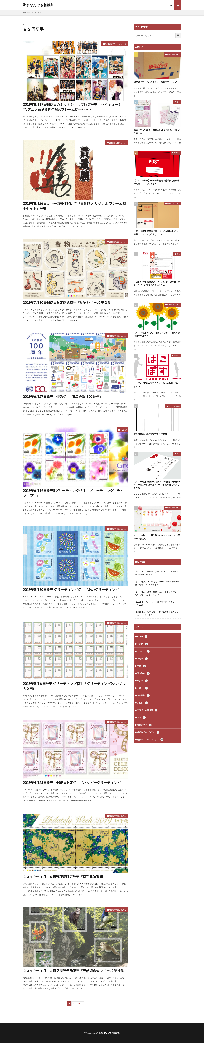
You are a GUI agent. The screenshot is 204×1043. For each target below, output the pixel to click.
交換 (141, 666)
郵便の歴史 (144, 725)
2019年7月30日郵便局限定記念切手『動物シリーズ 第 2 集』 (68, 302)
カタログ (143, 651)
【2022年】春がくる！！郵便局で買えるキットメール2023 (156, 603)
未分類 (124, 430)
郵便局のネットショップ (116, 44)
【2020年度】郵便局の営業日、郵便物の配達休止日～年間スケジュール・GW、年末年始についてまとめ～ (157, 484)
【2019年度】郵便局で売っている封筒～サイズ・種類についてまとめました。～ (157, 233)
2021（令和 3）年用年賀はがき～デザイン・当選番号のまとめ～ (157, 537)
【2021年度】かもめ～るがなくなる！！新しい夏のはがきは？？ (157, 334)
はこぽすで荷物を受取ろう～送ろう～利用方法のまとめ (156, 385)
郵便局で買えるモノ (118, 143)
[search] (178, 35)
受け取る (177, 152)
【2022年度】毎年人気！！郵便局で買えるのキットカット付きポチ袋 (156, 613)
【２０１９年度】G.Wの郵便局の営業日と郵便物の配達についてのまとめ (156, 182)
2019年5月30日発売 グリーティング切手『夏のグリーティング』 (72, 589)
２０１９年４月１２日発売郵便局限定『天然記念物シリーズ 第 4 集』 (75, 971)
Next (79, 1004)
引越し (142, 688)
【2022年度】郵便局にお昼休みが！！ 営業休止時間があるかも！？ (156, 573)
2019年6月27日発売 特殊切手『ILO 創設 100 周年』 (63, 396)
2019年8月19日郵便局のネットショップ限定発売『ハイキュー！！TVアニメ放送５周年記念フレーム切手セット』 (74, 106)
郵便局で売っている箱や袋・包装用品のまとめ (155, 82)
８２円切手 (39, 13)
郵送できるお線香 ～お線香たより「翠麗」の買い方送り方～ (157, 131)
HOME (27, 13)
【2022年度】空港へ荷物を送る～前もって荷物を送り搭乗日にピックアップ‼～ (156, 593)
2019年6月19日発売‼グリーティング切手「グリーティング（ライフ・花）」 (73, 492)
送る (178, 102)
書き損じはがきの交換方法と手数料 (150, 434)
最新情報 (143, 695)
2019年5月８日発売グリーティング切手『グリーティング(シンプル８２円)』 (74, 686)
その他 (142, 644)
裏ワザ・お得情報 (174, 406)
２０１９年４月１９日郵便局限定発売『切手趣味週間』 (64, 877)
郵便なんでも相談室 (38, 5)
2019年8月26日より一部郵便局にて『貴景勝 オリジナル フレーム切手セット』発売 (74, 205)
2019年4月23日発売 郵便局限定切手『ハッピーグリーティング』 (73, 783)
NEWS (142, 636)
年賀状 (142, 680)
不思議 (142, 658)
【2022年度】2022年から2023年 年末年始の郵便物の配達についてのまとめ (157, 583)
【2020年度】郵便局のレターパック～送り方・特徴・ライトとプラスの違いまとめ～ (157, 283)
